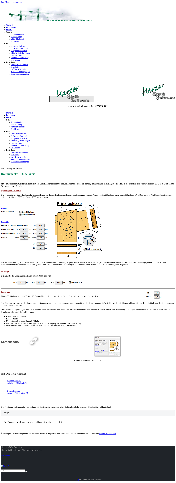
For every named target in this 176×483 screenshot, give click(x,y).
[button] (88, 413)
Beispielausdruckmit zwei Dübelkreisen (16, 392)
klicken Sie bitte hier (107, 433)
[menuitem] (10, 25)
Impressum (5, 455)
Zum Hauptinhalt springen (11, 2)
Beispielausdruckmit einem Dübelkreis (15, 382)
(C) (77, 480)
